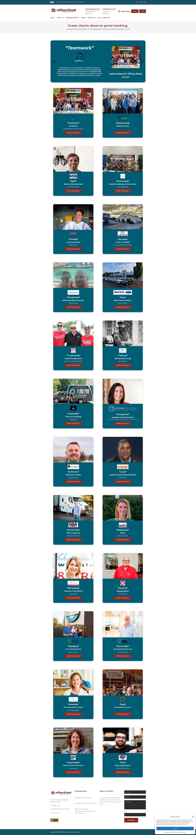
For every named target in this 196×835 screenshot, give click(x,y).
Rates (83, 18)
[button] (193, 817)
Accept (175, 828)
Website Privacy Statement (179, 832)
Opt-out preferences (168, 832)
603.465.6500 (105, 13)
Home (52, 18)
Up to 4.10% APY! (104, 18)
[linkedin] (142, 2)
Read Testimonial (73, 133)
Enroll (135, 11)
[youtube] (145, 2)
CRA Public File (79, 813)
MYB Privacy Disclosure (81, 809)
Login (142, 11)
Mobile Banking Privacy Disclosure (85, 811)
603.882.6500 (88, 13)
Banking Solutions (72, 18)
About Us (60, 18)
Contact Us (92, 18)
